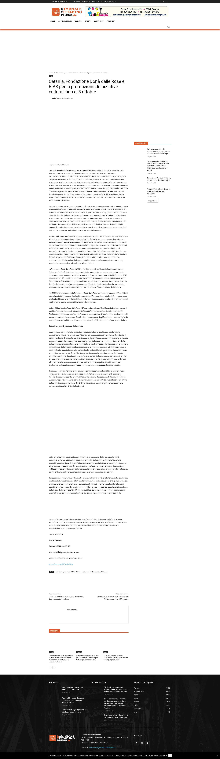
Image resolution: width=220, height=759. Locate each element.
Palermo (79, 652)
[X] (73, 104)
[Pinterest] (78, 104)
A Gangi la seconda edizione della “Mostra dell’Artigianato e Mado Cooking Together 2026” (115, 658)
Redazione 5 (56, 98)
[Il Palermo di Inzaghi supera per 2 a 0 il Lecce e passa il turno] (54, 712)
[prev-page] (50, 667)
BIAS (72, 572)
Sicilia (56, 73)
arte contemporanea (62, 572)
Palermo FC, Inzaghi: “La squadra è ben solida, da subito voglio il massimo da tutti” (73, 700)
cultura (85, 572)
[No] (217, 756)
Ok (170, 755)
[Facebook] (160, 1)
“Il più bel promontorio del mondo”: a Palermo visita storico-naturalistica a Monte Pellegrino (158, 151)
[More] (89, 104)
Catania (78, 572)
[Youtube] (166, 1)
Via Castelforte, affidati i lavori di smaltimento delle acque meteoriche (158, 191)
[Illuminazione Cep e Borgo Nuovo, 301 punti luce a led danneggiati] (139, 181)
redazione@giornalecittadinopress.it (102, 747)
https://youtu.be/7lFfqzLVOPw (61, 564)
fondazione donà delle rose (98, 572)
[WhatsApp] (83, 104)
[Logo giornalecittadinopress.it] (67, 12)
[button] (168, 26)
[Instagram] (163, 1)
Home (51, 73)
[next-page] (53, 667)
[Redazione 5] (50, 98)
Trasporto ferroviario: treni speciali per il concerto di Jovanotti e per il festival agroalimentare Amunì (87, 658)
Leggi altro (151, 201)
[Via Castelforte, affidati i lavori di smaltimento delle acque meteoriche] (139, 192)
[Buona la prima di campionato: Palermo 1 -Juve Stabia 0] (54, 690)
